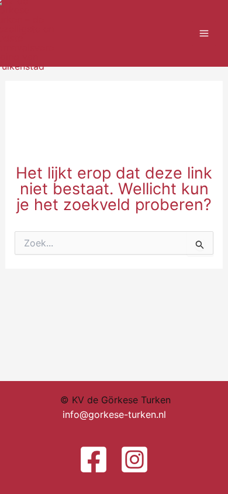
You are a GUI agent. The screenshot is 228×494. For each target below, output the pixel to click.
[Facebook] (93, 459)
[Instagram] (134, 459)
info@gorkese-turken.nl (114, 414)
